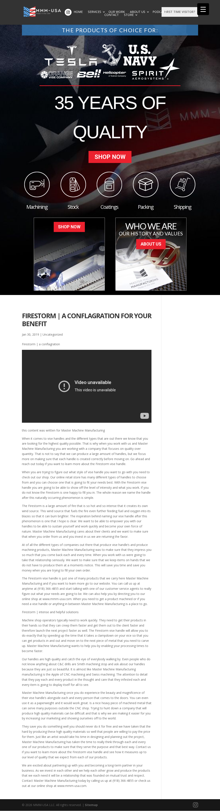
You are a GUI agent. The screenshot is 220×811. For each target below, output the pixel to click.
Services (94, 11)
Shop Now (110, 156)
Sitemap (91, 805)
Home (78, 11)
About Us (137, 11)
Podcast (160, 11)
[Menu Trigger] (203, 9)
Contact (111, 14)
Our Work (116, 11)
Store (129, 14)
